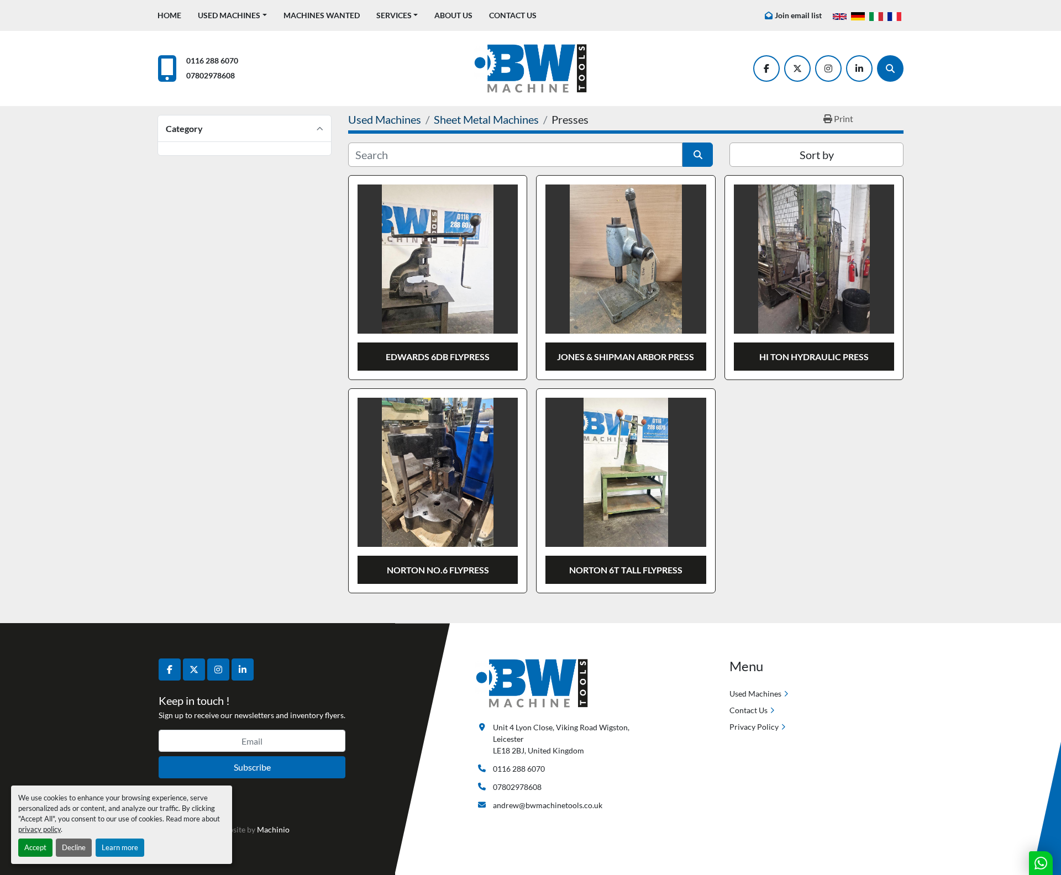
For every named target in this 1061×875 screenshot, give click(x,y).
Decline (74, 847)
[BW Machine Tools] (532, 682)
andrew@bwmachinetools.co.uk (547, 805)
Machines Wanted (321, 15)
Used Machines (229, 15)
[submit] (697, 155)
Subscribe (252, 767)
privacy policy (39, 829)
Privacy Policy (754, 726)
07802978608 (210, 75)
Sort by (817, 154)
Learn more (120, 847)
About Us (453, 15)
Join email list (798, 15)
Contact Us (513, 15)
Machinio (273, 829)
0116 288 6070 (212, 60)
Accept (35, 847)
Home (169, 15)
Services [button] (394, 15)
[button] (232, 15)
